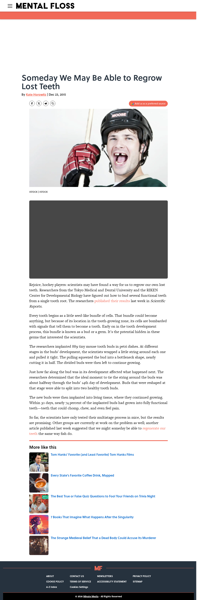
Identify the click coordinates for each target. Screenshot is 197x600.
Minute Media (90, 596)
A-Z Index (51, 587)
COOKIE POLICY (55, 581)
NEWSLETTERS (105, 576)
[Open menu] (10, 5)
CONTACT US (77, 576)
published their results (112, 300)
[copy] (52, 103)
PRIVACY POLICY (142, 576)
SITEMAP (137, 581)
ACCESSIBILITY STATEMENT (112, 581)
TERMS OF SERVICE (80, 581)
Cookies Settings (79, 587)
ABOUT (50, 576)
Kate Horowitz (36, 94)
